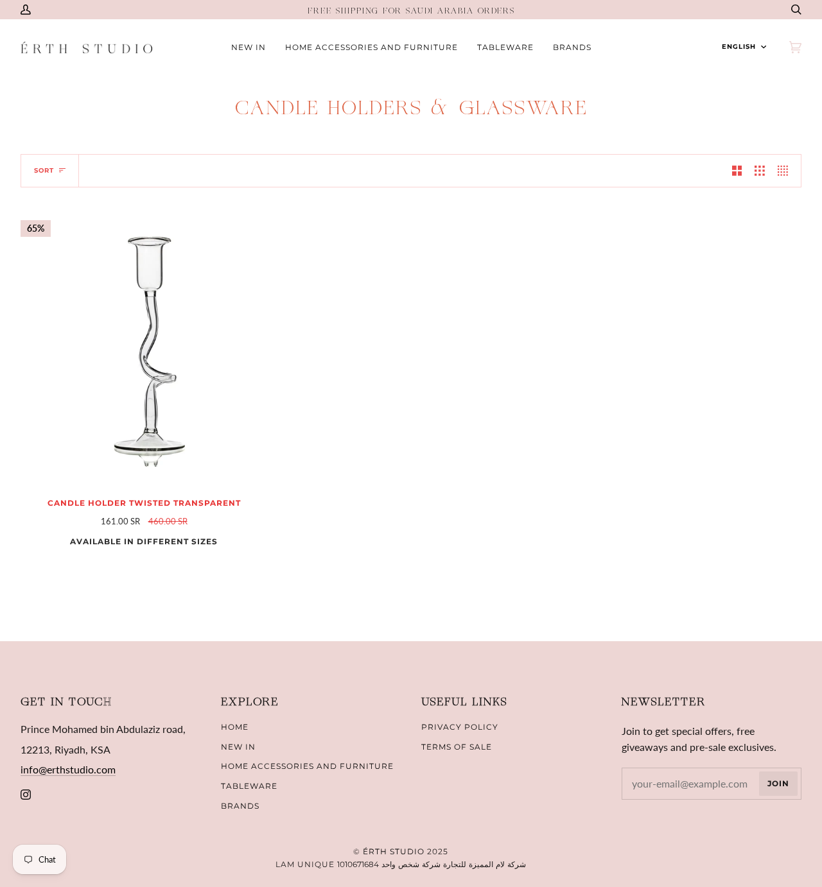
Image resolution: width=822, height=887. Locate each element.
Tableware (249, 786)
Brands (240, 806)
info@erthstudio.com (68, 769)
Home (235, 727)
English (739, 46)
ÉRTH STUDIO (393, 851)
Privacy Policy (459, 727)
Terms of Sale (456, 747)
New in (238, 747)
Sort (44, 170)
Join (778, 783)
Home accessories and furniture (307, 766)
